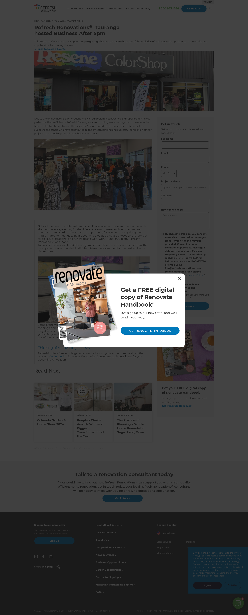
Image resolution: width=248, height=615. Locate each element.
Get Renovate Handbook (150, 330)
